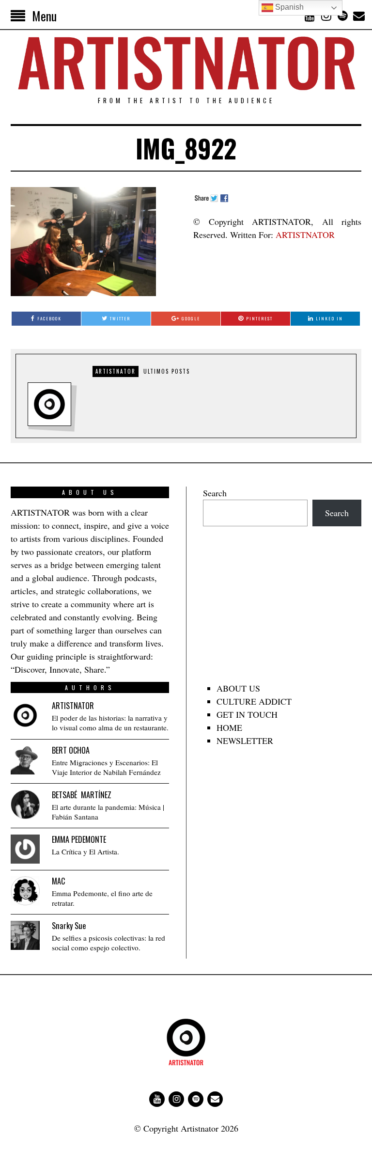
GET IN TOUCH (247, 714)
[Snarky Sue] (25, 935)
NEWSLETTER (245, 740)
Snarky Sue (69, 925)
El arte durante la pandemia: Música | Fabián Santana (108, 812)
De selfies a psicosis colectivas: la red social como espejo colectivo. (108, 942)
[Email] (359, 15)
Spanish (288, 7)
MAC (58, 881)
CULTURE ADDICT (254, 701)
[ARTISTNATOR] (25, 715)
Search (215, 493)
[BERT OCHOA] (25, 759)
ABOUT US (238, 688)
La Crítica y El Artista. (85, 851)
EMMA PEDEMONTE (79, 839)
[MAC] (25, 890)
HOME (229, 727)
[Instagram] (326, 15)
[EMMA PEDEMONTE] (25, 849)
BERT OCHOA (71, 750)
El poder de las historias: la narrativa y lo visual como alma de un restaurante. (110, 722)
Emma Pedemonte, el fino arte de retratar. (102, 898)
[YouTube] (309, 15)
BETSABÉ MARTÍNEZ (81, 795)
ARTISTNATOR (305, 234)
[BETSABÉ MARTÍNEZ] (25, 804)
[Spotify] (342, 15)
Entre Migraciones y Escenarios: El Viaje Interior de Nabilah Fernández (106, 767)
